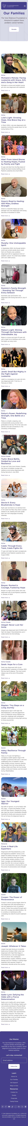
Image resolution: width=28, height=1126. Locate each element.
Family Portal (14, 1101)
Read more (5, 90)
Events (14, 1095)
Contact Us (14, 1092)
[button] (24, 6)
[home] (10, 5)
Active (3, 75)
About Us (14, 1076)
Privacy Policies (16, 1117)
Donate (14, 29)
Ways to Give (14, 1085)
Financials (14, 1098)
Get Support (14, 1082)
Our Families (14, 1079)
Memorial (4, 844)
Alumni (3, 748)
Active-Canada (5, 456)
